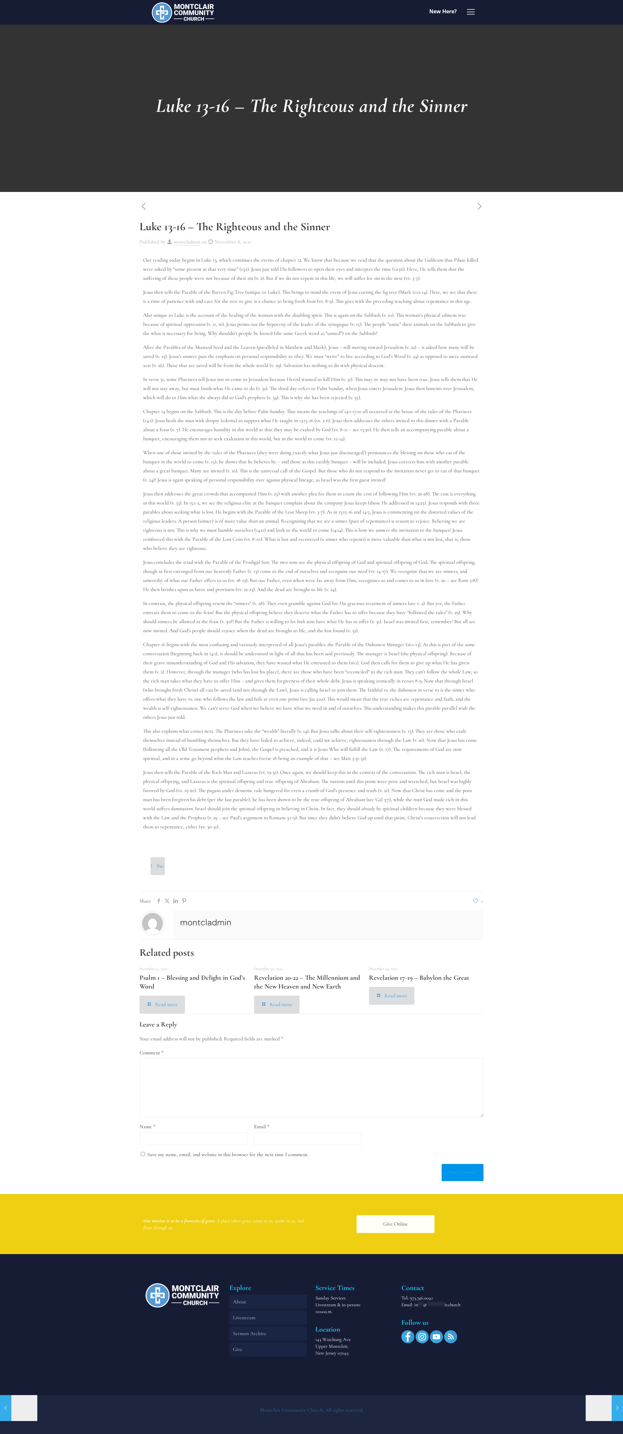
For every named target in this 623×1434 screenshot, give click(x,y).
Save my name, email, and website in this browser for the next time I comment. (227, 1154)
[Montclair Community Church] (183, 12)
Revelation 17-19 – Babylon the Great (419, 978)
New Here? (443, 11)
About (239, 1301)
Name (147, 1126)
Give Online (395, 1224)
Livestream (244, 1317)
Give (237, 1349)
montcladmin (186, 242)
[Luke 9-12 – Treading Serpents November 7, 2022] (18, 1408)
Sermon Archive (249, 1333)
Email (261, 1126)
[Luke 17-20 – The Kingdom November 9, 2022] (604, 1408)
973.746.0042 (421, 1298)
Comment (152, 1052)
